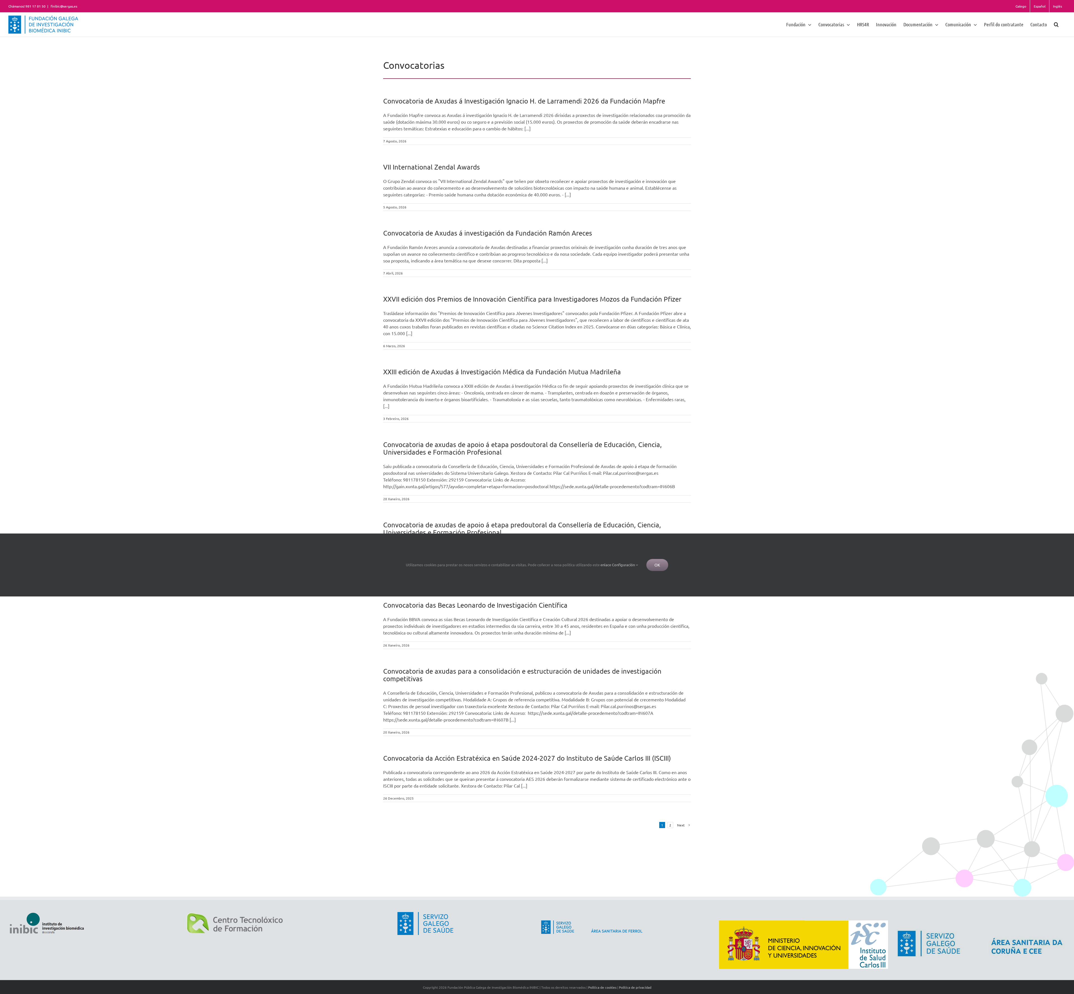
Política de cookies (602, 987)
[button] (1056, 24)
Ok (657, 564)
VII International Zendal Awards (431, 167)
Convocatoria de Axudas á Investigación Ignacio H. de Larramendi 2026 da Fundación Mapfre (524, 101)
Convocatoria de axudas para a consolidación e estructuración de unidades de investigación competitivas (522, 675)
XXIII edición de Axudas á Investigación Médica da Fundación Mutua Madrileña (502, 372)
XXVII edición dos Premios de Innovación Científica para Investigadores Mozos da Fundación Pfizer (532, 299)
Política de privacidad (635, 987)
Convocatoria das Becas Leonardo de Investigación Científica (475, 605)
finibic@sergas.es (63, 6)
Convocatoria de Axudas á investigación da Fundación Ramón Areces (487, 233)
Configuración (624, 564)
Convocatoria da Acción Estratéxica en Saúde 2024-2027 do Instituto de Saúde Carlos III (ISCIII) (527, 758)
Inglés (1057, 6)
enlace (605, 564)
